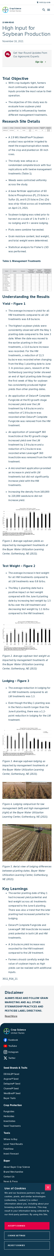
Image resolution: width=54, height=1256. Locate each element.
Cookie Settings (16, 1236)
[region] (27, 1219)
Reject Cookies (16, 1245)
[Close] (48, 1187)
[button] (7, 1031)
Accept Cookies (16, 1226)
